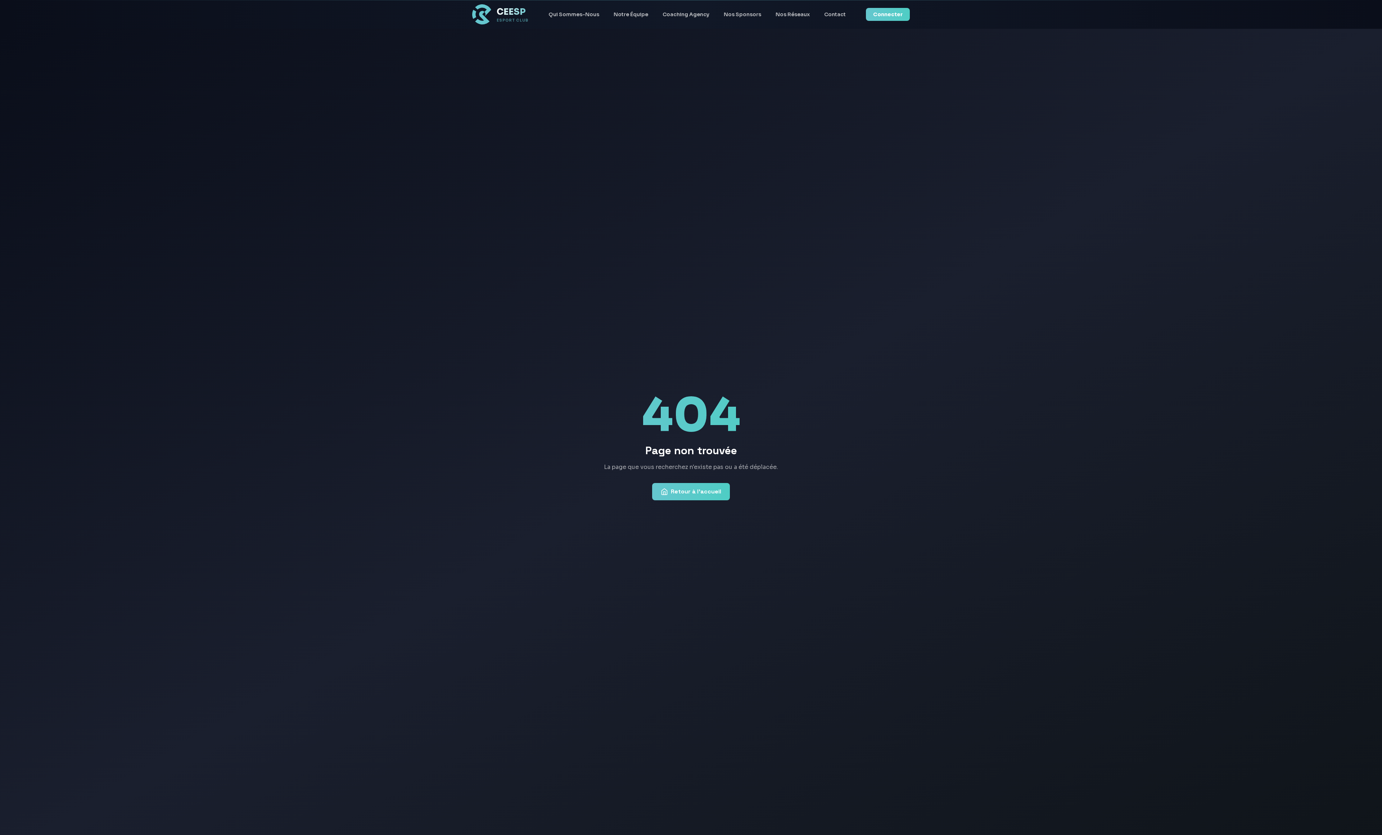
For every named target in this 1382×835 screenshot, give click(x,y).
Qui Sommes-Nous (573, 14)
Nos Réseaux (793, 14)
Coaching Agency (686, 14)
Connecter (888, 14)
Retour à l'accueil (696, 491)
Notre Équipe (631, 14)
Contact (835, 14)
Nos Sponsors (742, 14)
